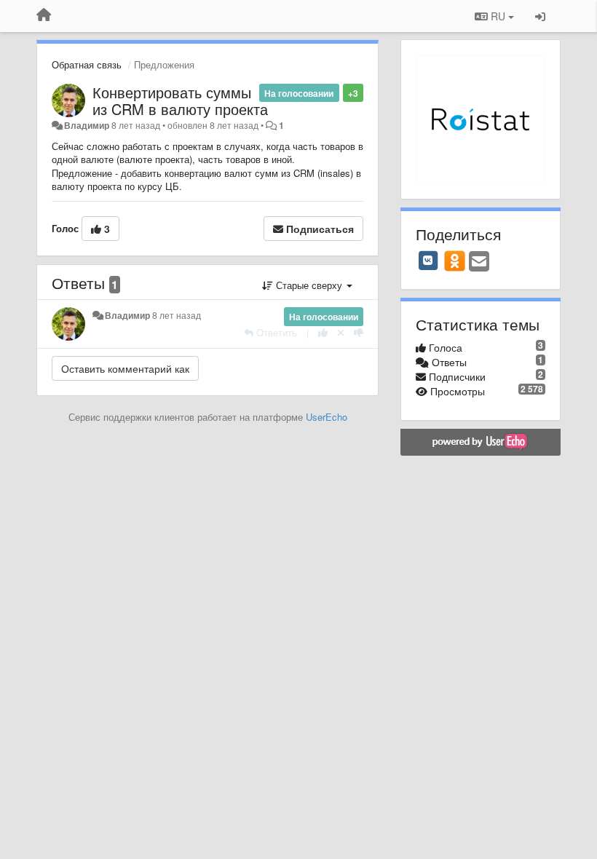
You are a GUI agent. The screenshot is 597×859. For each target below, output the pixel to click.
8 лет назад (176, 315)
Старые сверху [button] (309, 285)
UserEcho (326, 417)
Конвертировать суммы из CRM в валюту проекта (180, 100)
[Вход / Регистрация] (540, 16)
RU (498, 16)
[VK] (428, 261)
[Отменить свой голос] (340, 332)
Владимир (86, 125)
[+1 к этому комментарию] (323, 332)
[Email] (479, 262)
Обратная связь (87, 64)
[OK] (454, 261)
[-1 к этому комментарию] (358, 332)
